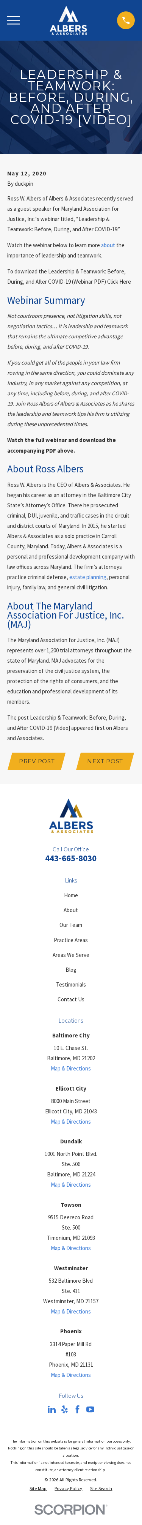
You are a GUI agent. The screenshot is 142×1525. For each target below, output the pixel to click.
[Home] (68, 20)
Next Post (105, 761)
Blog (71, 969)
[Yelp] (65, 1409)
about (108, 245)
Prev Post (37, 761)
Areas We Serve (71, 954)
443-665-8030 (71, 858)
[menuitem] (38, 1488)
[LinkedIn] (52, 1409)
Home (71, 895)
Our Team (70, 924)
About (71, 910)
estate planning (87, 577)
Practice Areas (71, 940)
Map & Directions (71, 1068)
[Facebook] (77, 1409)
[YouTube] (90, 1409)
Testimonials (71, 984)
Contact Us (71, 999)
